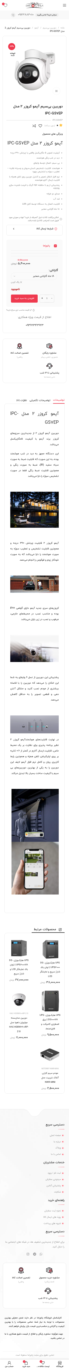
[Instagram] (28, 1254)
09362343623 (35, 325)
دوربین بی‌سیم (49, 28)
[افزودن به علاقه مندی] (40, 126)
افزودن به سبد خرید (24, 298)
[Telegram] (34, 1254)
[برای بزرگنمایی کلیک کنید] (56, 91)
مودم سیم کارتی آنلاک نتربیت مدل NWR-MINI (50, 1078)
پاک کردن (15, 282)
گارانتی (54, 270)
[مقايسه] (34, 126)
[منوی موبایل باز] (64, 5)
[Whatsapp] (41, 1254)
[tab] (59, 400)
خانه (62, 28)
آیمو (36, 28)
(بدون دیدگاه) (50, 125)
